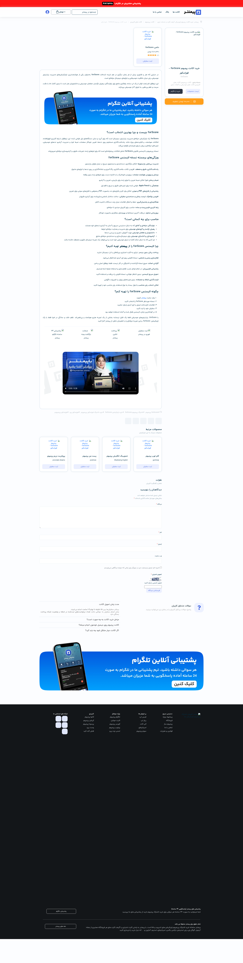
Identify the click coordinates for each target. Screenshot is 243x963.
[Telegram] (58, 719)
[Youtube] (58, 725)
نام (160, 532)
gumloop (156, 460)
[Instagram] (65, 719)
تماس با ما (157, 12)
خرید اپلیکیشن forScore (114, 412)
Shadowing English (121, 460)
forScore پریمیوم (152, 412)
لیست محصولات (193, 91)
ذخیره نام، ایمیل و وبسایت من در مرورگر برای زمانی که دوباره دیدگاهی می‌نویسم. (132, 568)
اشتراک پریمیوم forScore (134, 412)
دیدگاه (159, 504)
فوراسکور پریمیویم (61, 412)
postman (93, 460)
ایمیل (159, 544)
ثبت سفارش (147, 61)
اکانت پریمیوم (186, 82)
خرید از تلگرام (175, 91)
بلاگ (167, 12)
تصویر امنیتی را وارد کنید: (153, 583)
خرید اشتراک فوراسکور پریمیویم (92, 412)
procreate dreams (59, 460)
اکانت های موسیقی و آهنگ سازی (182, 85)
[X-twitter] (65, 725)
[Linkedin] (65, 731)
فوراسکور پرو (74, 412)
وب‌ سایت (158, 556)
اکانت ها (176, 12)
